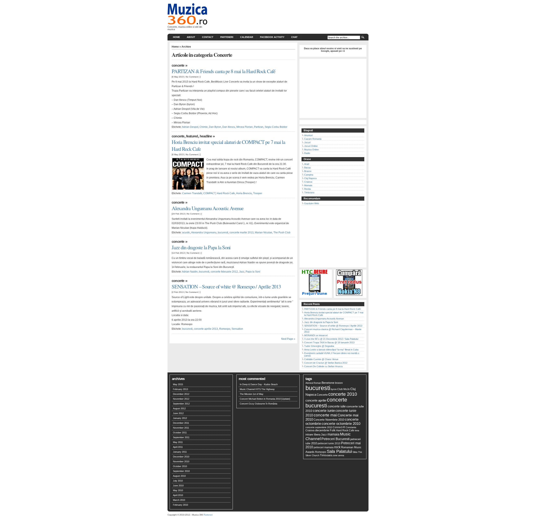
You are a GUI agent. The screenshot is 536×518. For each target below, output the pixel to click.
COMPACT (209, 193)
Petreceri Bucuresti (335, 439)
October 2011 (180, 432)
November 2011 (181, 427)
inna (357, 430)
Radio (307, 153)
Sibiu (355, 452)
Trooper (257, 193)
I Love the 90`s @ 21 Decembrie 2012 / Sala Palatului (331, 339)
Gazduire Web (311, 203)
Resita (307, 189)
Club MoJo (343, 389)
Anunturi (308, 135)
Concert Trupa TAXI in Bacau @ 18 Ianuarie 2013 (329, 342)
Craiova (308, 182)
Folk (332, 430)
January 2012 (180, 418)
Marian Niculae (263, 232)
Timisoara (309, 192)
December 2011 (181, 423)
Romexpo (224, 328)
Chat (294, 37)
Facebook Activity (272, 37)
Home (176, 37)
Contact (207, 37)
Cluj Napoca (310, 178)
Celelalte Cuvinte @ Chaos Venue (321, 359)
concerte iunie (324, 411)
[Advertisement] (333, 89)
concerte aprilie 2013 (206, 328)
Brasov (308, 171)
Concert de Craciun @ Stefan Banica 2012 (325, 363)
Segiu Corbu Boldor (276, 126)
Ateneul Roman (313, 383)
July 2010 (178, 480)
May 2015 (178, 384)
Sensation (237, 328)
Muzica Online (311, 149)
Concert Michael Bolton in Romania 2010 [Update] (265, 399)
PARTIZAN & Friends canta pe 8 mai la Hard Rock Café (223, 71)
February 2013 (180, 389)
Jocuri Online (311, 146)
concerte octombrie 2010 (341, 424)
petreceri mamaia (324, 447)
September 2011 (181, 437)
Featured (192, 136)
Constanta (351, 427)
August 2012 (179, 408)
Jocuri (307, 142)
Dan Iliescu (228, 126)
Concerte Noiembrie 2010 (329, 419)
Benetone (328, 382)
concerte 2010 (342, 394)
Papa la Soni (253, 271)
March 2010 (179, 500)
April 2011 (178, 447)
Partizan (258, 126)
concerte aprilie (315, 400)
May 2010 (178, 490)
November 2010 (181, 461)
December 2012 (181, 394)
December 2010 (181, 456)
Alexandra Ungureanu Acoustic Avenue (208, 208)
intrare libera (312, 434)
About (191, 37)
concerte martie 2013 (241, 232)
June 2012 (178, 413)
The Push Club (281, 232)
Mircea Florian (244, 126)
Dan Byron (215, 126)
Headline (206, 136)
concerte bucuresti (326, 402)
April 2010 (178, 495)
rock (337, 447)
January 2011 (180, 452)
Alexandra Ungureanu (203, 232)
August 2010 (179, 476)
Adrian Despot (190, 126)
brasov (339, 382)
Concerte (178, 65)
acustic (186, 232)
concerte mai (325, 415)
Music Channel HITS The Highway (257, 389)
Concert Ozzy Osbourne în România (258, 403)
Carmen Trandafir (192, 193)
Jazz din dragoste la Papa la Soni (201, 247)
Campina (308, 174)
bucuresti (223, 232)
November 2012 (181, 399)
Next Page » (288, 338)
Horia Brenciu (244, 193)
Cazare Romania (312, 139)
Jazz (241, 271)
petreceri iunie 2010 (329, 443)
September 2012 (181, 403)
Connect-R (339, 427)
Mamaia (308, 185)
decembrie (322, 430)
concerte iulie (337, 406)
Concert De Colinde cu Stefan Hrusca (323, 366)
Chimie (204, 126)
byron (334, 389)
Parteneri (226, 37)
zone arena (338, 455)
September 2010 (181, 471)
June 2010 (178, 485)
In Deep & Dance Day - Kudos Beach (259, 384)
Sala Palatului (339, 451)
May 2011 (178, 442)
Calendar (246, 37)
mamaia (333, 434)
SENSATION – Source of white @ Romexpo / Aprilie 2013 (226, 286)
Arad (306, 164)
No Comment (192, 77)
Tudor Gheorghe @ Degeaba (319, 346)
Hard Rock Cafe (226, 193)
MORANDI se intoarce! (316, 335)
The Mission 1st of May (251, 394)
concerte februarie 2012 (224, 271)
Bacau (307, 167)
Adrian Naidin (190, 271)
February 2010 (180, 505)
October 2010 (180, 466)
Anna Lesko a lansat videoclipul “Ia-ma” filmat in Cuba (331, 349)
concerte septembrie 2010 (318, 427)
